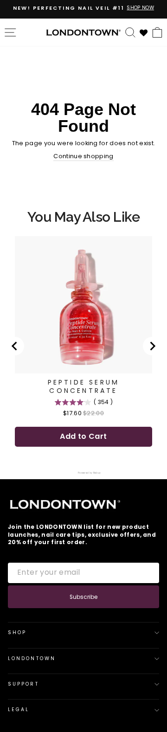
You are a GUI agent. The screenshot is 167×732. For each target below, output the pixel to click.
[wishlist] (143, 31)
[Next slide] (152, 346)
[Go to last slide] (15, 346)
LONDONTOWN (32, 658)
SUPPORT (23, 684)
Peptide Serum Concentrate (84, 386)
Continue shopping (83, 156)
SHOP (17, 632)
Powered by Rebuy (83, 473)
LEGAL (18, 709)
